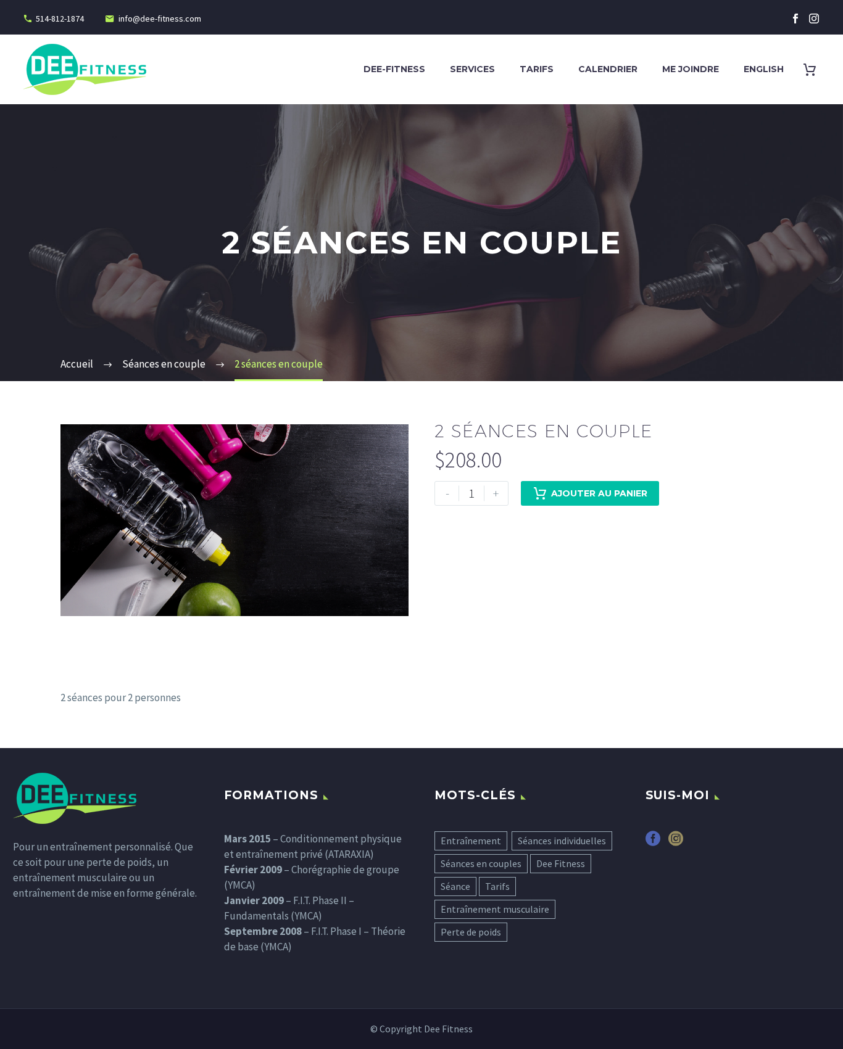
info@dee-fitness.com (159, 18)
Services (472, 69)
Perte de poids (471, 932)
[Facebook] (795, 18)
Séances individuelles (562, 840)
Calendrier (607, 69)
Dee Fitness (560, 863)
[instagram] (675, 842)
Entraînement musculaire (495, 909)
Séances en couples (481, 863)
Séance (455, 886)
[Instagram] (814, 18)
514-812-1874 (60, 18)
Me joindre (690, 69)
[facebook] (653, 842)
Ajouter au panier (599, 493)
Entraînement (471, 840)
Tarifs (537, 69)
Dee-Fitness (394, 69)
